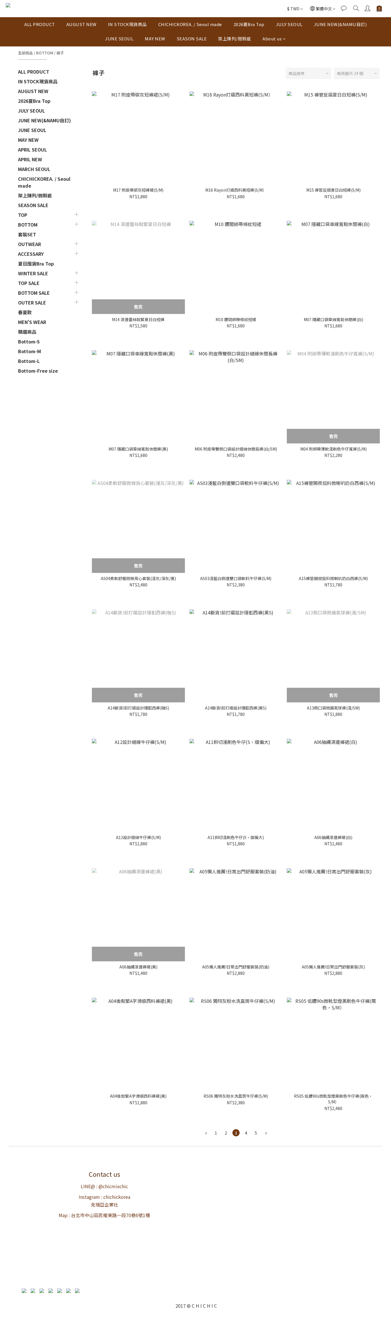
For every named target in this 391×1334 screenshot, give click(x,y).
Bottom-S (29, 341)
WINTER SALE (33, 273)
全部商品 (25, 53)
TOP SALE (29, 283)
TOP (22, 214)
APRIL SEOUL (32, 149)
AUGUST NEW (81, 24)
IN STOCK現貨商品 (127, 24)
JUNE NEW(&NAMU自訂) (340, 24)
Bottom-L (29, 360)
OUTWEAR (29, 244)
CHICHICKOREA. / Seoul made (190, 24)
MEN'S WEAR (32, 322)
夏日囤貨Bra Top (36, 263)
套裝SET (27, 234)
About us (272, 39)
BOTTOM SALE (34, 292)
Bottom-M (29, 351)
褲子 (60, 53)
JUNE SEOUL (119, 39)
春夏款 (25, 312)
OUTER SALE (32, 302)
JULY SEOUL (289, 24)
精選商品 (27, 331)
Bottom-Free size (38, 370)
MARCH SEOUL (34, 169)
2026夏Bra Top (249, 24)
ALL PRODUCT (39, 24)
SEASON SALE (192, 39)
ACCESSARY (31, 253)
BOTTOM (44, 53)
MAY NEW (155, 39)
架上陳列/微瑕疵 (234, 39)
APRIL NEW (30, 159)
